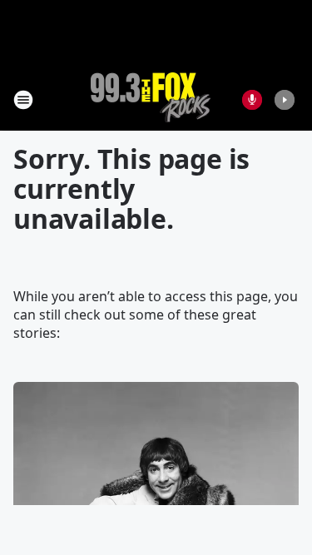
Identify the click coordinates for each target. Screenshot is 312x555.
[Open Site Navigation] (23, 100)
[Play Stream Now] (285, 100)
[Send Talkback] (252, 100)
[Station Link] (150, 99)
